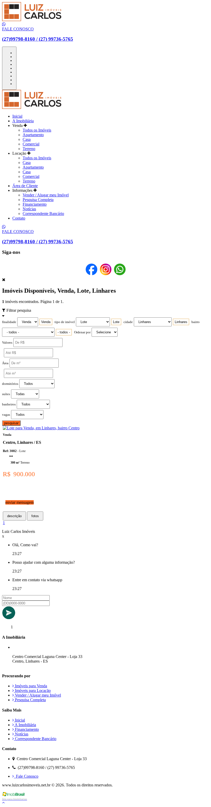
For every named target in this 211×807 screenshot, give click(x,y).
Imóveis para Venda (30, 686)
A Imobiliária (23, 121)
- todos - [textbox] (64, 332)
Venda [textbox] (45, 322)
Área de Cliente (25, 186)
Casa (27, 139)
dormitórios (10, 384)
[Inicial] (31, 20)
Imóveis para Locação (32, 690)
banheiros (9, 404)
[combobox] (45, 322)
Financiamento (35, 204)
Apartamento (33, 135)
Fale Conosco (26, 776)
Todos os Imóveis (37, 130)
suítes (6, 394)
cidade (128, 322)
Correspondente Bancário (43, 213)
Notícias (29, 209)
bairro (195, 322)
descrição (14, 516)
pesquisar (11, 423)
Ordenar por (82, 332)
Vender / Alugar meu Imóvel (46, 195)
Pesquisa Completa (38, 199)
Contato (18, 218)
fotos (35, 516)
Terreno (29, 148)
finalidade (9, 322)
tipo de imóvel (65, 322)
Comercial (31, 144)
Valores (7, 342)
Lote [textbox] (116, 322)
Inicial (17, 116)
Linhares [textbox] (181, 322)
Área (5, 363)
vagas (6, 414)
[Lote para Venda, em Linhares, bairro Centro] (41, 428)
